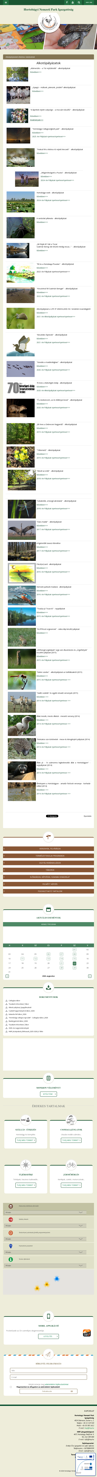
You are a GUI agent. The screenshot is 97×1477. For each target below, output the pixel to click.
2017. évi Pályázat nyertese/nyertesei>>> (53, 529)
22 (75, 963)
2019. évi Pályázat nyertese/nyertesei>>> (53, 432)
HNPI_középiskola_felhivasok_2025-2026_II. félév (26, 1031)
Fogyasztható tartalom (50, 891)
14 (61, 958)
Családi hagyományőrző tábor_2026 (21, 1011)
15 (75, 958)
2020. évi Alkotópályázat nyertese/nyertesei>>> (56, 390)
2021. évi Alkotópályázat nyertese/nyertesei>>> (56, 316)
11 (22, 958)
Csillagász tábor (14, 1001)
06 (48, 954)
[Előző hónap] (7, 976)
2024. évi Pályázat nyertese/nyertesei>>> (57, 180)
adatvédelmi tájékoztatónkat (56, 1384)
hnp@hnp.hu (89, 1428)
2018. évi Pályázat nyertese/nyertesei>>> (53, 478)
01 (75, 949)
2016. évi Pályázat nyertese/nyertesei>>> (53, 572)
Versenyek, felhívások (50, 848)
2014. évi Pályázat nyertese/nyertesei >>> (53, 700)
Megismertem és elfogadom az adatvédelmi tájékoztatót (38, 1387)
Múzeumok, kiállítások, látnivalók (29, 1206)
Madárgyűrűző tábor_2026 (18, 1021)
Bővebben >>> (42, 697)
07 (61, 954)
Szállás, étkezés (23, 1219)
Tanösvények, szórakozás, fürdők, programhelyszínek (34, 1232)
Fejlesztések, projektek (26, 1246)
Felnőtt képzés (49, 884)
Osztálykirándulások (50, 863)
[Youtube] (73, 2)
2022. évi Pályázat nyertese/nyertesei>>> (53, 296)
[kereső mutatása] (79, 2)
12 (35, 958)
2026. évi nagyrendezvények (19, 1028)
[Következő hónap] (89, 976)
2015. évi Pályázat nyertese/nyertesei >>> (53, 680)
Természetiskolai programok (50, 856)
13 (48, 958)
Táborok (50, 870)
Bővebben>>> (35, 72)
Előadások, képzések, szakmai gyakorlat (50, 877)
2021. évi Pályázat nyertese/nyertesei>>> (53, 342)
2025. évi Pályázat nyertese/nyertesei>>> (49, 136)
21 (61, 963)
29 (75, 968)
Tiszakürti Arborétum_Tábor (19, 1004)
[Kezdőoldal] (49, 23)
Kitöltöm (47, 1094)
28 (61, 968)
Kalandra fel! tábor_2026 (17, 1014)
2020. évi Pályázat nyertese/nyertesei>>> (53, 370)
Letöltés (47, 1336)
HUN (87, 2)
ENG (91, 2)
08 (75, 954)
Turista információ (24, 1259)
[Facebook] (66, 2)
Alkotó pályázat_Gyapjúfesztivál (20, 1007)
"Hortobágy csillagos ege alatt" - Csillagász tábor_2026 (28, 1018)
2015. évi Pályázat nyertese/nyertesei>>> (53, 616)
